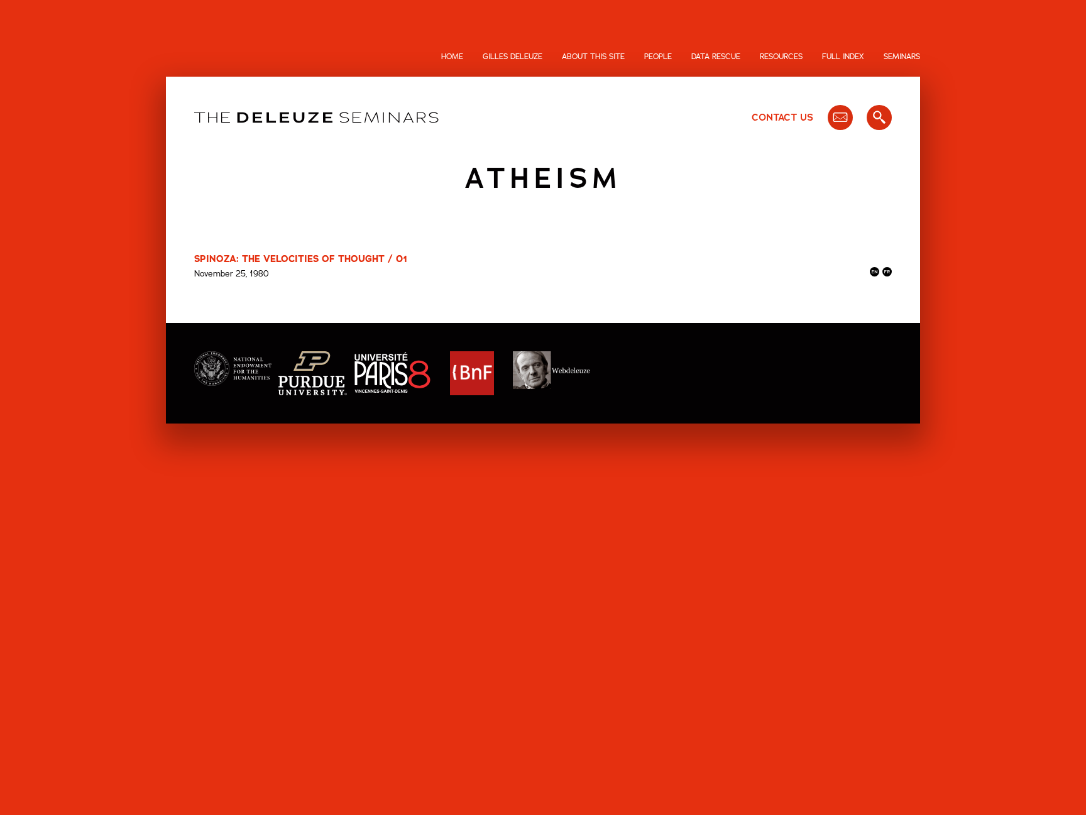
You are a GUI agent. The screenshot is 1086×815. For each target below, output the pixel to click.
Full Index (843, 57)
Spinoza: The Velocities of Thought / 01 (300, 259)
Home (452, 57)
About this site (593, 57)
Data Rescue (715, 57)
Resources (781, 57)
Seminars (902, 57)
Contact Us (782, 117)
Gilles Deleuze (512, 57)
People (658, 57)
